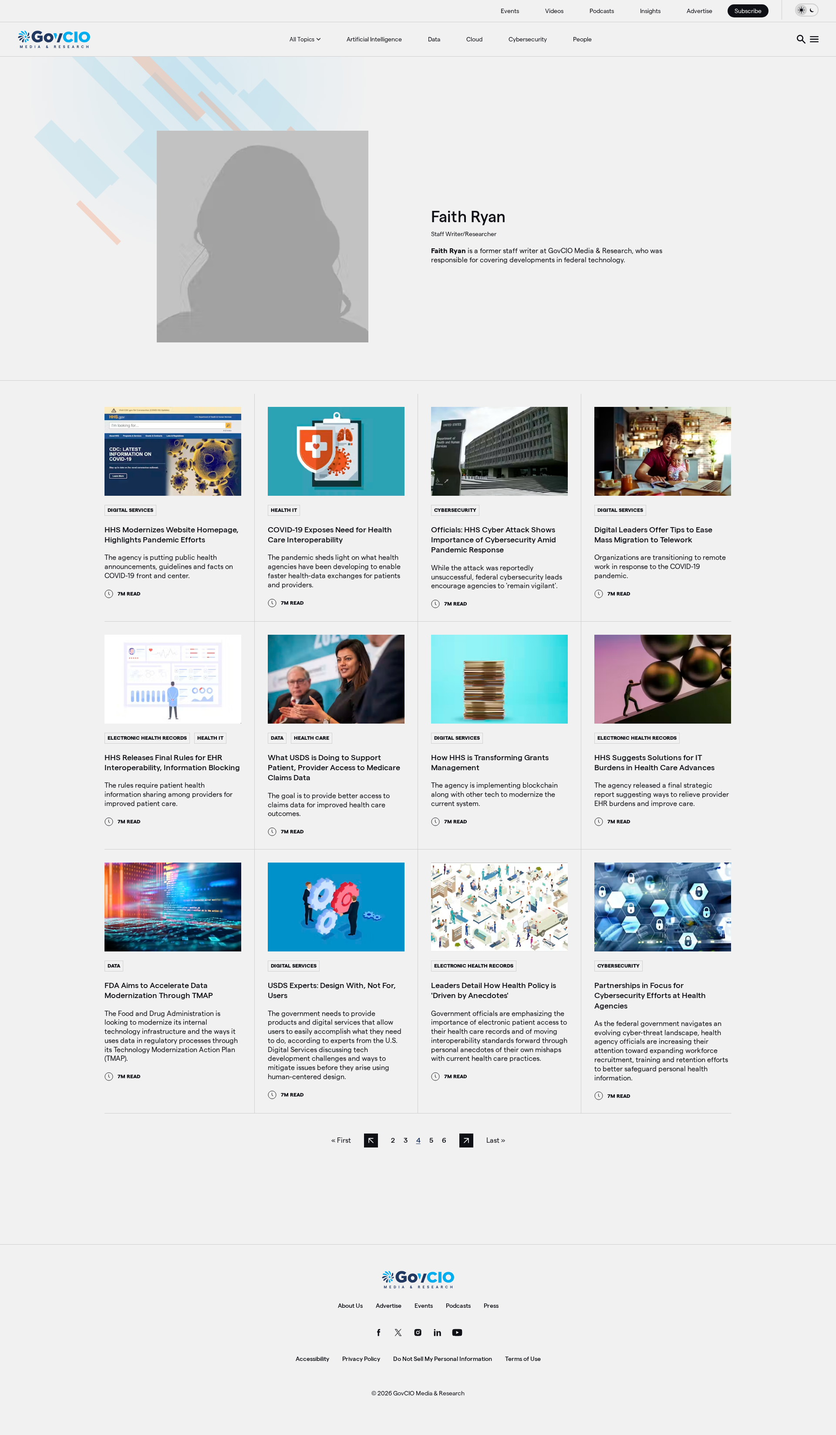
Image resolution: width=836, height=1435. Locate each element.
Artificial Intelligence (374, 39)
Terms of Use (523, 1358)
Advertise (699, 10)
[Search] (801, 39)
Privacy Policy (361, 1358)
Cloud (474, 39)
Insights (650, 10)
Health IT (284, 510)
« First (341, 1140)
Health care (311, 738)
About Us (350, 1305)
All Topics (302, 39)
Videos (554, 10)
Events (510, 10)
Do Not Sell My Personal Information (442, 1358)
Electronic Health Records (147, 738)
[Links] (814, 39)
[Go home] (54, 39)
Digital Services (130, 510)
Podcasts (602, 10)
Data (434, 39)
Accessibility (312, 1358)
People (582, 39)
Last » (495, 1140)
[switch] (807, 10)
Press (491, 1305)
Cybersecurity (528, 39)
